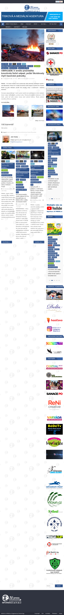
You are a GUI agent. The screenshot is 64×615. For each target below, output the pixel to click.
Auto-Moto (5, 64)
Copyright (37, 613)
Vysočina (56, 166)
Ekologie (50, 236)
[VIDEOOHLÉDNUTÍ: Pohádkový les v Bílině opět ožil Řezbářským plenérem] (54, 229)
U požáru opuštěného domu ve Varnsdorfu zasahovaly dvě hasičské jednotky (39, 242)
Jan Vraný (14, 78)
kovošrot (21, 132)
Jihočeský (50, 144)
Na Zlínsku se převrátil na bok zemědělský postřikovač (7, 242)
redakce (8, 27)
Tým (43, 613)
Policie (19, 64)
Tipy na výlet (53, 24)
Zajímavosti (5, 68)
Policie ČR (29, 132)
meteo (55, 152)
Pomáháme (24, 166)
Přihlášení (54, 613)
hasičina (12, 132)
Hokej (60, 613)
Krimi (22, 24)
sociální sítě (51, 242)
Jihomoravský (51, 146)
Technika (30, 66)
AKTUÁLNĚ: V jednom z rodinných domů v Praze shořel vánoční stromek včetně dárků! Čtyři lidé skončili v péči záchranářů (37, 192)
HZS (10, 64)
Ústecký (50, 166)
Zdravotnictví (13, 68)
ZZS (17, 192)
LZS (25, 161)
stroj (17, 179)
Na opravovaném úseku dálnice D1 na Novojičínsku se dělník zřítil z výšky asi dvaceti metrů (22, 198)
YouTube (56, 250)
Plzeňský (57, 158)
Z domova (37, 66)
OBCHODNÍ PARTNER (55, 336)
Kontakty (17, 27)
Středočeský (56, 162)
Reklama (24, 27)
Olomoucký (51, 156)
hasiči (8, 132)
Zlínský (57, 170)
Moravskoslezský (20, 163)
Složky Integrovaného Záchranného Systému (14, 66)
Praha (23, 64)
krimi (25, 132)
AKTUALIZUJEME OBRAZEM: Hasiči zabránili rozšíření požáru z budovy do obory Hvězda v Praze (7, 182)
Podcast (28, 24)
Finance (56, 236)
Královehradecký (52, 150)
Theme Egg (21, 613)
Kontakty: (48, 613)
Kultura (43, 24)
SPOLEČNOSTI (51, 246)
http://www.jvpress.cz (16, 142)
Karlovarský (51, 148)
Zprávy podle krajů (11, 24)
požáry (34, 132)
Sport (35, 24)
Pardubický (51, 158)
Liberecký (50, 152)
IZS (18, 132)
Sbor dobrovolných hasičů (21, 169)
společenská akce (52, 244)
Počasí (50, 160)
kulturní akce (56, 238)
